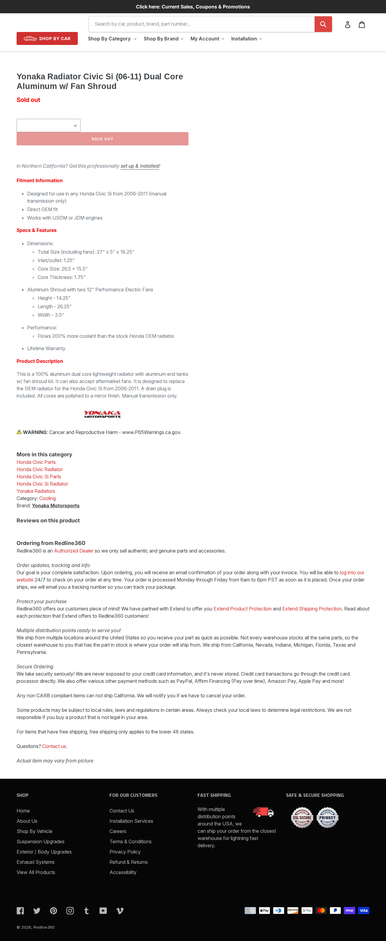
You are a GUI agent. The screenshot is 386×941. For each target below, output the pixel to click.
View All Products (36, 872)
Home (23, 811)
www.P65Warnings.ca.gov (151, 432)
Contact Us (121, 811)
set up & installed (140, 166)
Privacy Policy (125, 852)
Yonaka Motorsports (56, 505)
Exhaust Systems (36, 862)
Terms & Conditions (130, 841)
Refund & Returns (128, 862)
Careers (117, 831)
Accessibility (123, 872)
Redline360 (44, 927)
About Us (27, 821)
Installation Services (131, 821)
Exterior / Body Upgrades (44, 852)
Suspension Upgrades (41, 841)
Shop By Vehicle (34, 831)
